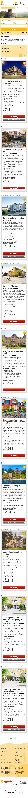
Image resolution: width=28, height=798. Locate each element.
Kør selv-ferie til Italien (5, 766)
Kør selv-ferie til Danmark (6, 772)
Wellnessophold (18, 758)
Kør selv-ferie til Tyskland (6, 769)
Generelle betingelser (14, 785)
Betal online (3, 756)
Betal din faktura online (19, 769)
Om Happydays (4, 751)
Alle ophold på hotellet (14, 119)
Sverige (9, 58)
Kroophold (17, 754)
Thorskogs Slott (16, 529)
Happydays (5, 58)
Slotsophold (17, 751)
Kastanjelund (15, 397)
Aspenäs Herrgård (16, 195)
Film (1, 755)
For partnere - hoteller (5, 754)
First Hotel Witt (16, 58)
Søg (14, 29)
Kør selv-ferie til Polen (5, 773)
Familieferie (17, 760)
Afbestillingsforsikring (19, 773)
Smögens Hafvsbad (17, 126)
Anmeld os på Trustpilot (20, 766)
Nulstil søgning (24, 32)
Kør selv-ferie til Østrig (5, 767)
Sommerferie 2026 (18, 755)
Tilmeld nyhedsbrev (19, 775)
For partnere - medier (5, 752)
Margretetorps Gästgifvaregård (19, 595)
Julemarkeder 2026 (18, 756)
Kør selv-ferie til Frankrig (6, 768)
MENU (2, 8)
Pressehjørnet (3, 758)
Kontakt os (3, 759)
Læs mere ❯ (14, 117)
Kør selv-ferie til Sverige (5, 771)
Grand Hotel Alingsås (17, 263)
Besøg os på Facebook (19, 767)
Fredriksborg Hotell (17, 462)
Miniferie (16, 752)
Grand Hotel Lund (16, 328)
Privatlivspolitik (14, 784)
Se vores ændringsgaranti (20, 771)
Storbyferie (17, 759)
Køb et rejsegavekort (19, 768)
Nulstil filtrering (22, 48)
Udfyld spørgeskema (19, 772)
